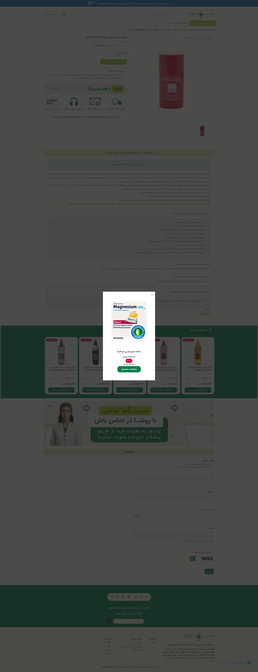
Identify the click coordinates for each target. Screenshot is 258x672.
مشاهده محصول (129, 369)
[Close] (152, 295)
